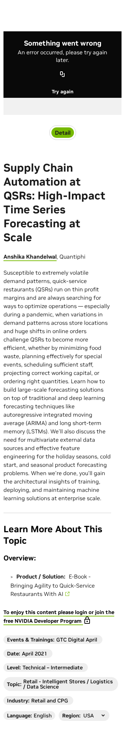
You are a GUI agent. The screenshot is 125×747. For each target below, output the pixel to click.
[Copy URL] (62, 74)
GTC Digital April (76, 639)
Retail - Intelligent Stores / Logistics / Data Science (68, 684)
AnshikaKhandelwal (30, 256)
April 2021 (34, 653)
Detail (62, 132)
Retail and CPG (49, 700)
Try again (62, 91)
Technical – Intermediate (53, 667)
